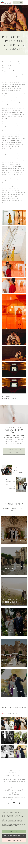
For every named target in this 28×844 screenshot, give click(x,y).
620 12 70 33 (16, 770)
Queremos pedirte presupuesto (14, 451)
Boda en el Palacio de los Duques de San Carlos (10, 484)
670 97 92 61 (15, 772)
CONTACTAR (17, 2)
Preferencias (14, 840)
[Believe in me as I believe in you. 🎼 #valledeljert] (7, 723)
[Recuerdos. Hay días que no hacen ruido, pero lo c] (7, 751)
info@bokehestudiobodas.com (14, 775)
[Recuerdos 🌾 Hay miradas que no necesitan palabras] (20, 751)
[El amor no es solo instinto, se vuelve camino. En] (20, 723)
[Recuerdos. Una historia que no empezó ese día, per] (20, 737)
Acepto (14, 831)
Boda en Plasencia (10, 398)
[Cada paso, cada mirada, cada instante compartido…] (7, 737)
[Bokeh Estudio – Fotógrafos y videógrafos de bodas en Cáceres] (6, 2)
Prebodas (7, 396)
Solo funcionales (14, 836)
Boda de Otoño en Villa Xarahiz (18, 470)
